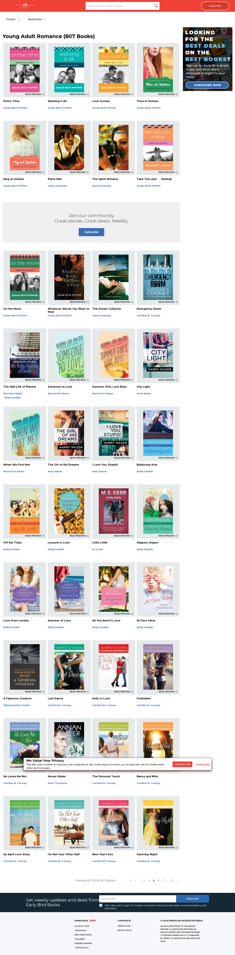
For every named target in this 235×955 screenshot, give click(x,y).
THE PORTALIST (82, 948)
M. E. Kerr (97, 549)
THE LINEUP (80, 939)
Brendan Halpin (12, 393)
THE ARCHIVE (80, 930)
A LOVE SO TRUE (82, 926)
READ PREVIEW (33, 94)
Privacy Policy (125, 930)
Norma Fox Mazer (58, 393)
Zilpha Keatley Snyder (16, 705)
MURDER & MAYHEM (83, 943)
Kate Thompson (57, 783)
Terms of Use (124, 926)
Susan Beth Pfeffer (15, 107)
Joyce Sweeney (57, 185)
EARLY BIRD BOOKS (83, 935)
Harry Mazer (144, 393)
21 (172, 880)
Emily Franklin (12, 397)
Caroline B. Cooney (148, 315)
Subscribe (215, 5)
